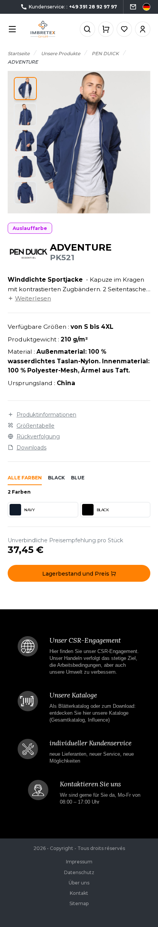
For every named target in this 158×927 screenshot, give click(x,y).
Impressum (79, 862)
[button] (25, 88)
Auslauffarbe (30, 228)
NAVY (29, 509)
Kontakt (79, 893)
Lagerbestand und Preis (76, 573)
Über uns (79, 883)
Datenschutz (79, 872)
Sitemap (79, 903)
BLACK (103, 509)
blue (77, 478)
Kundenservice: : (73, 7)
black (56, 478)
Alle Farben (25, 478)
